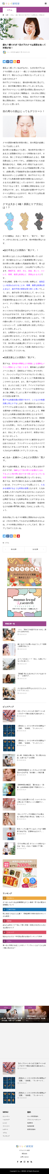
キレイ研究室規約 (32, 1116)
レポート (5, 1129)
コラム (9, 10)
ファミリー (6, 1126)
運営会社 (24, 1153)
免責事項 (30, 1123)
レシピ (5, 1123)
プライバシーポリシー (34, 1119)
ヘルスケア (6, 1119)
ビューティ (6, 1116)
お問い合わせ (24, 1157)
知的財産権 (30, 1126)
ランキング (6, 1136)
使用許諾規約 (31, 1129)
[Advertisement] (24, 978)
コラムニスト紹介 (24, 1150)
